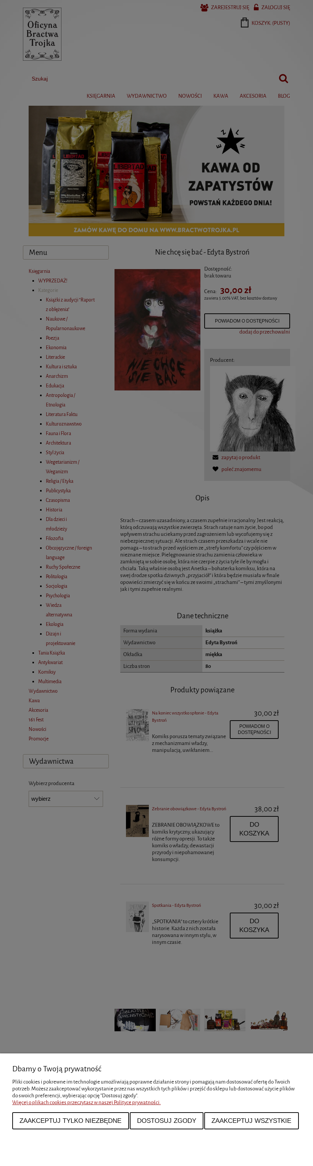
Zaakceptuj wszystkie (251, 1120)
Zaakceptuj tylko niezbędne (70, 1120)
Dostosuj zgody (166, 1120)
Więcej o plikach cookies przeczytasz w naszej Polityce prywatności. (86, 1102)
